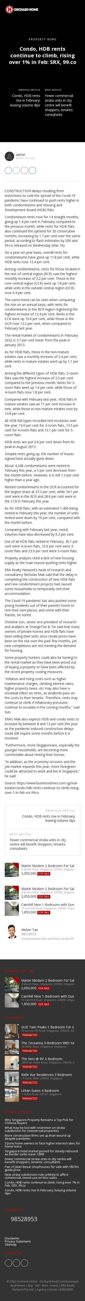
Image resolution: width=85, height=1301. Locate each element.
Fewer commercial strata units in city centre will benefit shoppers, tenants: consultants (59, 105)
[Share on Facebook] (8, 170)
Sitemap (11, 1244)
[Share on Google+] (24, 170)
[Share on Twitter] (16, 170)
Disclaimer (12, 1238)
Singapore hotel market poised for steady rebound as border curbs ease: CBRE (41, 1152)
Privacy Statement (18, 1241)
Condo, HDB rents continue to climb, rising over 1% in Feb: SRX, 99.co (42, 1184)
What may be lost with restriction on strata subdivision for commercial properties (35, 1129)
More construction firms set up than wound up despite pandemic (38, 1137)
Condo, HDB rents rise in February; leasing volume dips (25, 100)
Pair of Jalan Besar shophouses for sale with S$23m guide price (42, 1168)
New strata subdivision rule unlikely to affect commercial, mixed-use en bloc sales (36, 1176)
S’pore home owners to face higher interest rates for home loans (42, 1144)
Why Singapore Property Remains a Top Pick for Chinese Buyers (39, 1121)
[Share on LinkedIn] (32, 170)
